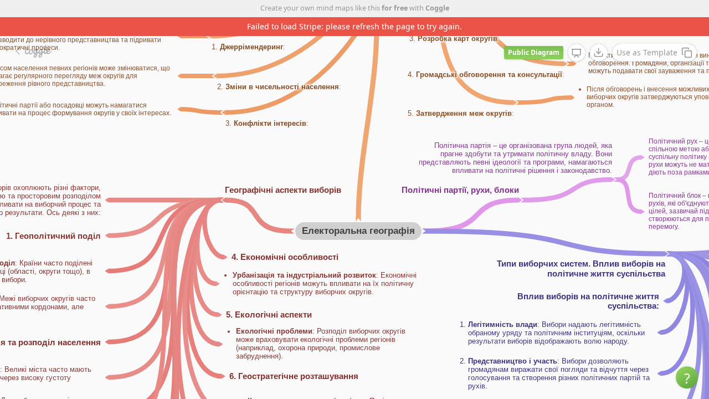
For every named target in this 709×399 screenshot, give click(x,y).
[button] (687, 377)
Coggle (437, 8)
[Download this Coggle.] (599, 53)
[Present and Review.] (576, 53)
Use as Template (646, 52)
